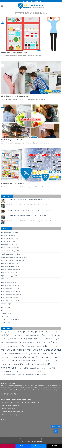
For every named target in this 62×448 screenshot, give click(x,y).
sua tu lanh (31, 372)
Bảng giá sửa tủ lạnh (8, 244)
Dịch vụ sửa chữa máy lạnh (10, 269)
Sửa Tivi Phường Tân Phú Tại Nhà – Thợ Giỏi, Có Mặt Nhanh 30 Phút (27, 200)
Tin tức (3, 316)
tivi (33, 374)
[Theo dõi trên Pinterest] (14, 394)
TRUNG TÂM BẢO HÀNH (9, 319)
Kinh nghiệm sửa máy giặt (9, 291)
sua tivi (26, 372)
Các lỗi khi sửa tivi (42, 339)
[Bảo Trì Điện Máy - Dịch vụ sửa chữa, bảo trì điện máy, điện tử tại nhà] (31, 6)
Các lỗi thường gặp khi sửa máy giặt (42, 342)
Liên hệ (47, 439)
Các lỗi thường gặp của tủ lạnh (11, 254)
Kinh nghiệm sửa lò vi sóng (10, 288)
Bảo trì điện (48, 335)
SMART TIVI (5, 313)
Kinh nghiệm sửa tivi (8, 298)
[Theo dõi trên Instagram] (5, 394)
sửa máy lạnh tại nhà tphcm (7, 374)
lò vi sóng (42, 368)
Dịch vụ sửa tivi (6, 279)
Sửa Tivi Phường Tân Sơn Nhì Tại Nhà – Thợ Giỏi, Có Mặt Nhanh (26, 215)
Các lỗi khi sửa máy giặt (8, 248)
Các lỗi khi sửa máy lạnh (9, 251)
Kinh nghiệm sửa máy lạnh (10, 294)
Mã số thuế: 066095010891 (10, 405)
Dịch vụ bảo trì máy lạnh (9, 263)
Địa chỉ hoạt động (38, 439)
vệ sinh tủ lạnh (43, 374)
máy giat (48, 368)
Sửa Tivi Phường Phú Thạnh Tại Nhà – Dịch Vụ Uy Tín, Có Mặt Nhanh (28, 205)
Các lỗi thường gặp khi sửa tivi (11, 260)
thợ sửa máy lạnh (27, 374)
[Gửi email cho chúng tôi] (11, 394)
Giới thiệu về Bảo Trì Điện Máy (22, 439)
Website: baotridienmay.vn (10, 415)
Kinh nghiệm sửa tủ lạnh (9, 301)
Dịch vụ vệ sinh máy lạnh (9, 285)
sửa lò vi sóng (48, 372)
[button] (2, 6)
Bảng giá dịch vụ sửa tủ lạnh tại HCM (14, 96)
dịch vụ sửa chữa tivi (48, 353)
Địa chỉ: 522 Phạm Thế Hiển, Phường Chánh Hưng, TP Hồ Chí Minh (23, 402)
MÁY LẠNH (4, 310)
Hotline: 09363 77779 (8, 408)
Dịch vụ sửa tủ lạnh (7, 282)
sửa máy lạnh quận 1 (56, 372)
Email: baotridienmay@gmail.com (13, 411)
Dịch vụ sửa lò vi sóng (8, 273)
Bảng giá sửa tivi (6, 241)
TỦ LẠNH (4, 323)
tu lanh (36, 374)
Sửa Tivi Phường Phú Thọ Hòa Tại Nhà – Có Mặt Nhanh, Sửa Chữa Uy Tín (29, 210)
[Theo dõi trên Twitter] (8, 394)
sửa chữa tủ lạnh (39, 372)
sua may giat (21, 372)
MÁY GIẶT (4, 307)
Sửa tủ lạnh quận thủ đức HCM (12, 140)
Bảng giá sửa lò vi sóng (8, 232)
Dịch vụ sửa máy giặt (8, 276)
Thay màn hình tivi (17, 374)
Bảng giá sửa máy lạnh (8, 238)
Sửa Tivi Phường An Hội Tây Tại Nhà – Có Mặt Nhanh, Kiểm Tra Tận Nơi (28, 221)
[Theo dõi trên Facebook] (2, 394)
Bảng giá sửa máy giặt (8, 235)
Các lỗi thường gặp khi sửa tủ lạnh (36, 346)
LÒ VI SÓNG (5, 304)
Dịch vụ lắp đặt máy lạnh (9, 266)
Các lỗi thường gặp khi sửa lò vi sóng (13, 257)
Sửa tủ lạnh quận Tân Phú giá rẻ (12, 183)
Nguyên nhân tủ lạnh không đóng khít (15, 52)
